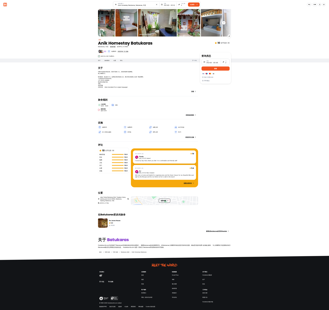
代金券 (126, 306)
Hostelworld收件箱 (207, 301)
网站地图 (140, 306)
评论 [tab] (121, 60)
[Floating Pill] (224, 23)
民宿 (142, 284)
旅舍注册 (204, 293)
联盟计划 (204, 297)
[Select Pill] (319, 4)
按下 (203, 279)
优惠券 (120, 306)
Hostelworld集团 (207, 275)
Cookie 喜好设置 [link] (150, 306)
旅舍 (100, 39)
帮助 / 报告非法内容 (146, 297)
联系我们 (143, 293)
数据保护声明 (103, 306)
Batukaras (101, 46)
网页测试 (133, 306)
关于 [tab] (99, 60)
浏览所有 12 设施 (123, 51)
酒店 (142, 279)
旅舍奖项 (174, 288)
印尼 (107, 46)
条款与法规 (112, 306)
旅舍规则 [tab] (107, 60)
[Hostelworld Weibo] (100, 275)
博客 (173, 279)
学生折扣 (174, 297)
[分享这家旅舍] (229, 36)
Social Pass (175, 275)
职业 (203, 284)
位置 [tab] (115, 60)
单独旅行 (174, 293)
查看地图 (112, 46)
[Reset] (157, 4)
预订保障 (174, 284)
